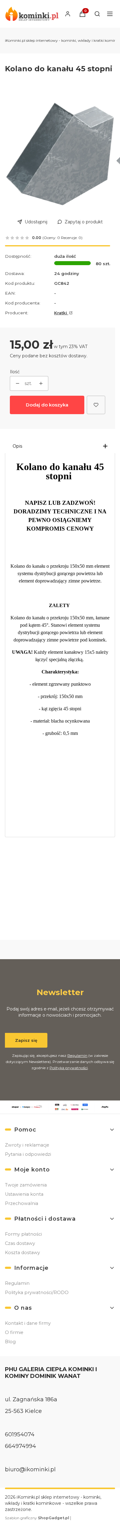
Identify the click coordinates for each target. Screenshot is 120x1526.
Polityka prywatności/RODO (37, 1292)
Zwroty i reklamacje (27, 1145)
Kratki (61, 312)
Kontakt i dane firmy (28, 1323)
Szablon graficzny (37, 1518)
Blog (10, 1341)
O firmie (14, 1332)
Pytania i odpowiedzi (28, 1154)
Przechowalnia (21, 1203)
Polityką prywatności (69, 1067)
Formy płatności (23, 1234)
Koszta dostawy (22, 1252)
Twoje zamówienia (26, 1185)
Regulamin (77, 1055)
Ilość (15, 372)
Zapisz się (26, 1040)
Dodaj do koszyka (47, 405)
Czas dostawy (20, 1243)
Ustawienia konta (24, 1194)
